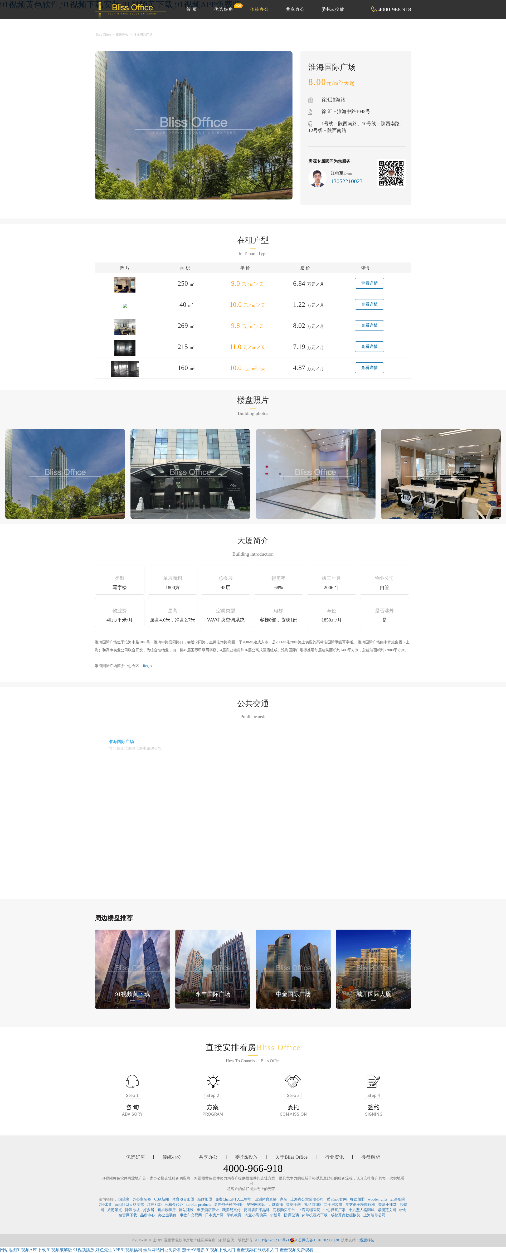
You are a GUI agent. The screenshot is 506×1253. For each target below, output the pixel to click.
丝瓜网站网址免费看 (162, 1249)
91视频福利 (131, 1249)
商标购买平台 (284, 1210)
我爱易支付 (231, 1210)
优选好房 (223, 9)
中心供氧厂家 (334, 1210)
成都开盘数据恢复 (345, 1215)
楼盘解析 (370, 1157)
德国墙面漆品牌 (257, 1210)
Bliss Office (103, 34)
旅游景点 (114, 1210)
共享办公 (295, 9)
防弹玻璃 (291, 1215)
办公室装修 (142, 1199)
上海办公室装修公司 (307, 1199)
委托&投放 (333, 9)
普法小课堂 (387, 1205)
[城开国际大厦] (373, 968)
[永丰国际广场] (212, 968)
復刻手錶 (293, 1205)
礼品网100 (312, 1205)
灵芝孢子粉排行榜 (360, 1205)
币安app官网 (337, 1199)
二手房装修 (333, 1205)
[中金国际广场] (293, 968)
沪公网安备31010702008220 (317, 1240)
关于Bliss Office (291, 1157)
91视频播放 (83, 1249)
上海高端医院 (309, 1210)
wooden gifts (377, 1199)
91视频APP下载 (31, 1249)
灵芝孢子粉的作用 (229, 1205)
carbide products (198, 1205)
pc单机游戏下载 (315, 1215)
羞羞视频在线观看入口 (257, 1249)
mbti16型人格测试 (129, 1205)
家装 (283, 1199)
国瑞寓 (123, 1199)
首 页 (191, 9)
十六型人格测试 (361, 1210)
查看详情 (369, 283)
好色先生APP (107, 1249)
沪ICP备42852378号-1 (272, 1240)
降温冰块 (132, 1210)
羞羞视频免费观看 (296, 1249)
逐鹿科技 (366, 1240)
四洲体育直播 (266, 1199)
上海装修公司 (374, 1215)
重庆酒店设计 (208, 1210)
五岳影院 (397, 1199)
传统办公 (259, 9)
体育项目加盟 (183, 1199)
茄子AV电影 (193, 1249)
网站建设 (186, 1210)
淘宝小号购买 (256, 1215)
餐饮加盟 (357, 1199)
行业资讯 (334, 1157)
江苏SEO (154, 1205)
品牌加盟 (204, 1199)
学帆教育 (234, 1215)
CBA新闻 (161, 1199)
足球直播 (275, 1205)
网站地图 (8, 1249)
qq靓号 (275, 1215)
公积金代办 (174, 1205)
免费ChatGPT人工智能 (233, 1199)
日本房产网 (214, 1215)
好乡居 (148, 1210)
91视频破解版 (59, 1249)
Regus (147, 666)
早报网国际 (256, 1205)
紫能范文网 (387, 1210)
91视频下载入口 (220, 1249)
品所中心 (147, 1215)
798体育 (105, 1205)
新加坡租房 (166, 1210)
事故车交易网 (191, 1215)
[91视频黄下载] (132, 968)
